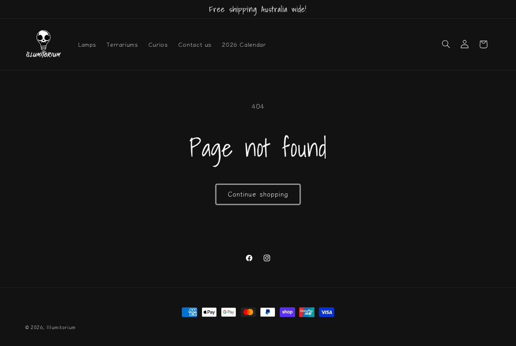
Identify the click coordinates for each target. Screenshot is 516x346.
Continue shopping (258, 194)
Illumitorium (61, 327)
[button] (446, 44)
